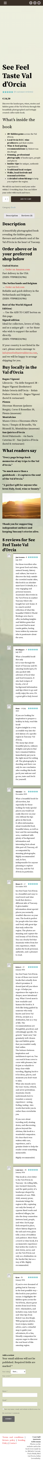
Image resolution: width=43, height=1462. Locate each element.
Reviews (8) (26, 215)
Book (13, 207)
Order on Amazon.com (17, 269)
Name (4, 1391)
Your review (6, 1376)
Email (4, 1400)
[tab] (12, 215)
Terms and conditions (13, 1437)
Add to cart (25, 199)
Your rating (6, 1372)
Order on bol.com (14, 287)
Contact (13, 1443)
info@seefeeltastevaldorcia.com (19, 352)
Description (12, 215)
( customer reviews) (23, 92)
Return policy (8, 1440)
